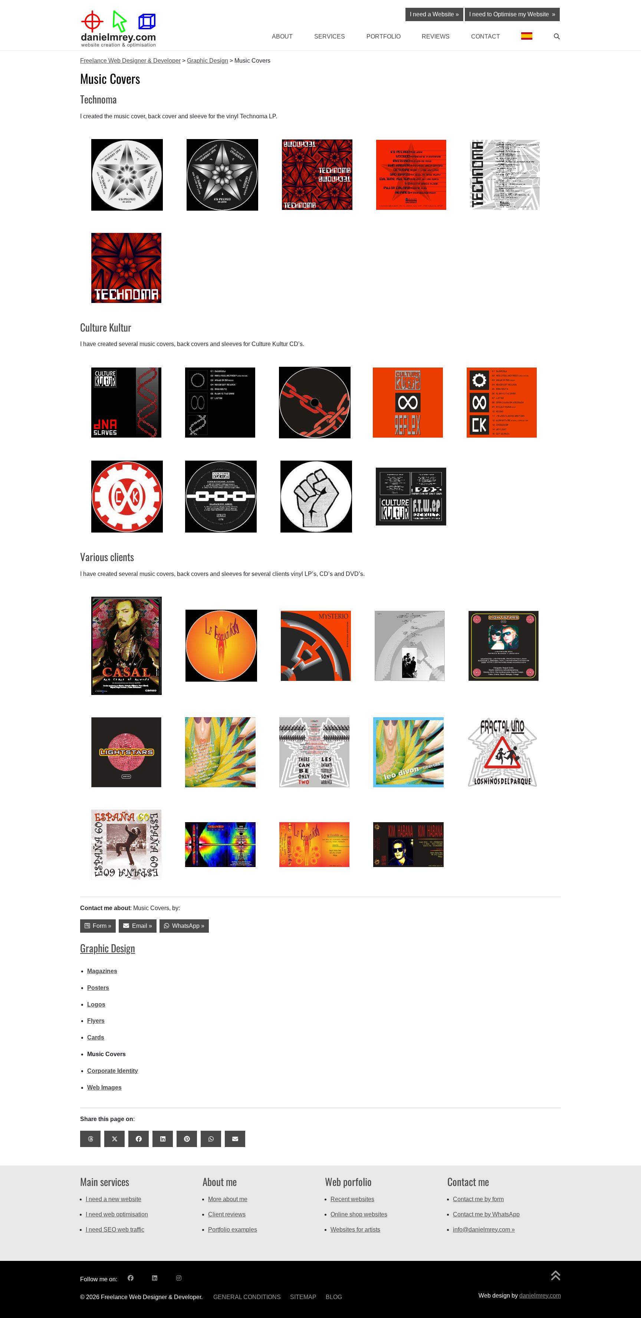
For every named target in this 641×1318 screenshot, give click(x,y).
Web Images (104, 1087)
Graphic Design (107, 947)
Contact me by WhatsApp (486, 1214)
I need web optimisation (117, 1214)
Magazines (102, 971)
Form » (100, 926)
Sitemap (303, 1297)
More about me (227, 1199)
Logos (96, 1004)
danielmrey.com (540, 1295)
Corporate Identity (112, 1071)
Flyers (96, 1021)
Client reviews (227, 1214)
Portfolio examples (232, 1229)
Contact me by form (478, 1199)
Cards (95, 1037)
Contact (485, 36)
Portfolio (383, 36)
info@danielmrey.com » (484, 1229)
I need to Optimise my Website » (512, 14)
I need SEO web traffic (115, 1229)
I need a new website (113, 1199)
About (282, 36)
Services (329, 36)
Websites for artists (355, 1229)
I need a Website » (434, 14)
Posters (98, 988)
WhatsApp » (186, 926)
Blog (334, 1297)
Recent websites (352, 1199)
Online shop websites (359, 1214)
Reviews (436, 36)
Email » (140, 926)
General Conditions (247, 1297)
